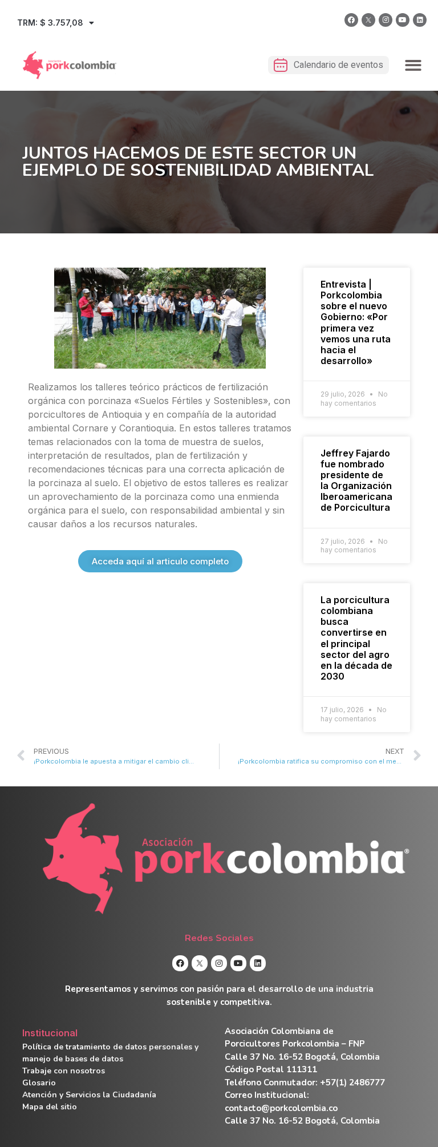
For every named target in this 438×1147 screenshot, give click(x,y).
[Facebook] (351, 20)
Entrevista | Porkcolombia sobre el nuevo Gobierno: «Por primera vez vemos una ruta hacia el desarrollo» (356, 322)
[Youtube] (402, 20)
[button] (413, 65)
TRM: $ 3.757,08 (50, 22)
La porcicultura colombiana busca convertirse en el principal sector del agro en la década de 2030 (356, 638)
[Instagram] (385, 20)
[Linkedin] (420, 20)
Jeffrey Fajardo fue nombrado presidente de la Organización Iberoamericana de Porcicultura (356, 480)
